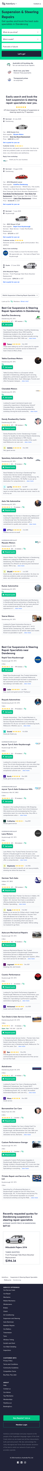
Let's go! (21, 54)
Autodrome (7, 1066)
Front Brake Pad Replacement (13, 194)
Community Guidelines (10, 1368)
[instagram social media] (25, 1462)
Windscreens (7, 1304)
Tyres (5, 1336)
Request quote (9, 428)
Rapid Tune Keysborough (21, 226)
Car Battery (7, 1329)
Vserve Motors (8, 616)
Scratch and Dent (9, 1343)
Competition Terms (9, 1371)
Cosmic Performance (11, 974)
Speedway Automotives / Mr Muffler (17, 458)
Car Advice (7, 1392)
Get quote (7, 324)
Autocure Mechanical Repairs (15, 932)
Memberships (7, 1399)
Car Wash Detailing (9, 1347)
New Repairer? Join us (21, 1418)
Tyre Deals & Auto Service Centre (16, 1016)
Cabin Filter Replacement (22, 198)
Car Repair (7, 1294)
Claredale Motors (9, 388)
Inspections (7, 1350)
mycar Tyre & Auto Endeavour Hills (17, 789)
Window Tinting (8, 1340)
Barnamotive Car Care (12, 1108)
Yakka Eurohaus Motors (12, 358)
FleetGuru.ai (7, 1403)
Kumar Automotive (10, 586)
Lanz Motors (7, 834)
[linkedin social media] (21, 1462)
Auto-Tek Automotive (11, 501)
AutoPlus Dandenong (20, 184)
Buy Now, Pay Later (10, 1375)
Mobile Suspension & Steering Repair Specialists (19, 295)
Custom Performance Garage (15, 1142)
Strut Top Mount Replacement (20, 137)
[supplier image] (38, 317)
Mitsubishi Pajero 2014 (16, 1247)
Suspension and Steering (11, 1318)
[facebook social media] (18, 1462)
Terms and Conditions (10, 1364)
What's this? (24, 301)
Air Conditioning (8, 1315)
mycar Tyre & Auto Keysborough (16, 744)
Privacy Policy (7, 1361)
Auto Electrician (8, 1322)
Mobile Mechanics (9, 1301)
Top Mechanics (8, 1396)
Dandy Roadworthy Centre (13, 419)
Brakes (5, 1308)
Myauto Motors (18, 134)
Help (4, 1385)
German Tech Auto (10, 878)
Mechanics (6, 1297)
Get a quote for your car (11, 142)
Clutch (5, 1311)
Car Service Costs (9, 1290)
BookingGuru (7, 1406)
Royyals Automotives (11, 699)
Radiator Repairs (9, 1325)
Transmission (7, 1332)
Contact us (7, 1389)
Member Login (21, 1425)
